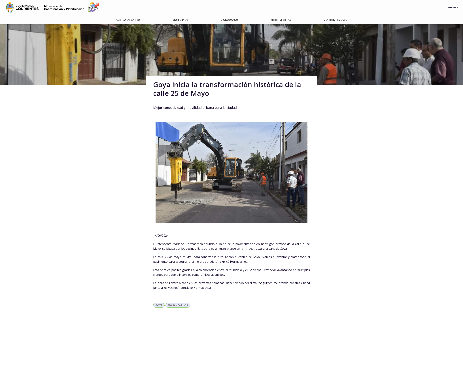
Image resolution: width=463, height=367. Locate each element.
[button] (127, 19)
